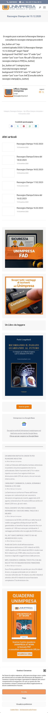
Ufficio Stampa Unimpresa (20, 90)
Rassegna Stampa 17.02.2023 (30, 182)
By (33, 111)
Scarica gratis (24, 407)
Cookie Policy (14, 709)
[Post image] (8, 147)
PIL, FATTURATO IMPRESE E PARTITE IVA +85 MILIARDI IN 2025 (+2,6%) (21, 537)
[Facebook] (40, 92)
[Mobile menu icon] (44, 7)
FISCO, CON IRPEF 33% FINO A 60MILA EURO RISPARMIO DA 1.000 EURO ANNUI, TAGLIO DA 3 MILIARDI (22, 510)
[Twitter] (43, 92)
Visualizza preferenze (24, 704)
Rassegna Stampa (16, 111)
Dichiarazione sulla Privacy (28, 709)
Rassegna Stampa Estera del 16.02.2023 (29, 197)
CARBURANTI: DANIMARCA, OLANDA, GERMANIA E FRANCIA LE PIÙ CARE (23, 484)
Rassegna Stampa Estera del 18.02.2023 (29, 158)
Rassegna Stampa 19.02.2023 (30, 144)
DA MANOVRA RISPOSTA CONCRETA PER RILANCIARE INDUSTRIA (20, 457)
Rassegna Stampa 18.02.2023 (30, 169)
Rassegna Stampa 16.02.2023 (30, 208)
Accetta (24, 692)
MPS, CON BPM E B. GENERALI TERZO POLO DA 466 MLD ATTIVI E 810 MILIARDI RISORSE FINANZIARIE (23, 561)
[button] (45, 670)
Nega (24, 698)
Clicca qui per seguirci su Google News (24, 436)
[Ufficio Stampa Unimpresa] (9, 97)
